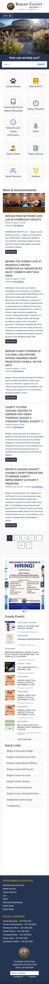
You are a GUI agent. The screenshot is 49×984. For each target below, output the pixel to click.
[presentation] (24, 203)
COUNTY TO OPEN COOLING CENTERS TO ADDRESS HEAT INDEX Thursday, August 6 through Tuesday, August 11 (24, 414)
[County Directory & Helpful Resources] (13, 105)
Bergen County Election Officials (22, 763)
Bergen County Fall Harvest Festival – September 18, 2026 (26, 682)
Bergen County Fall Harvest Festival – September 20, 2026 (26, 712)
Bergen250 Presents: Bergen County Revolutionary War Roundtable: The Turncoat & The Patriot (22, 654)
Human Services (10, 892)
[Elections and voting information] (13, 127)
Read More (11, 252)
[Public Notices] (35, 150)
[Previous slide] (7, 584)
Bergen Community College (20, 751)
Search (41, 64)
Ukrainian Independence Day (30, 639)
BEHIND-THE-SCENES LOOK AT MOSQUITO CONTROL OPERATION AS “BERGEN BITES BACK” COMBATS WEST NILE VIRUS (23, 268)
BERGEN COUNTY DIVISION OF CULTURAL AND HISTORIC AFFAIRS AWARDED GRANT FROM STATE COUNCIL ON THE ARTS (23, 358)
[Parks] (35, 127)
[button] (24, 584)
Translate (32, 976)
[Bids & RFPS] (35, 82)
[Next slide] (47, 36)
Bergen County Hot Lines (18, 775)
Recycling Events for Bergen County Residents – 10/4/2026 (30, 727)
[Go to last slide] (2, 36)
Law (4, 895)
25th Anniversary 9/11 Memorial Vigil (27, 668)
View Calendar (24, 739)
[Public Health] (13, 150)
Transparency (13, 806)
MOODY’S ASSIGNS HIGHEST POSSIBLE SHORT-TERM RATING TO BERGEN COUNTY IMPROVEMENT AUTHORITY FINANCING (24, 476)
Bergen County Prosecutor (19, 787)
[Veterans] (35, 172)
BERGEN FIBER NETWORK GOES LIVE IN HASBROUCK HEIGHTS (24, 218)
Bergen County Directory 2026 (21, 757)
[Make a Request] (35, 105)
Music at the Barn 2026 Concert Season (28, 627)
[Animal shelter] (13, 82)
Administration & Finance (13, 885)
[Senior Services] (13, 172)
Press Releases (18, 225)
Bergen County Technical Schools (22, 793)
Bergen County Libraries (18, 781)
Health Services (9, 889)
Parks (5, 899)
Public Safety (8, 906)
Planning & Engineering (12, 902)
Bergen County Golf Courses (20, 769)
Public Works (8, 909)
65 (21, 545)
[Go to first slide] (42, 584)
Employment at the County (19, 799)
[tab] (23, 611)
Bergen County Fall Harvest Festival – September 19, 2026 (26, 697)
